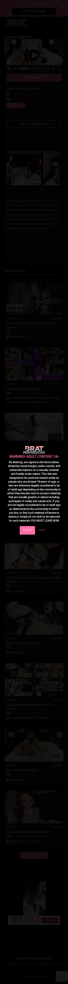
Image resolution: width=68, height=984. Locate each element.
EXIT (42, 530)
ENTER (27, 530)
